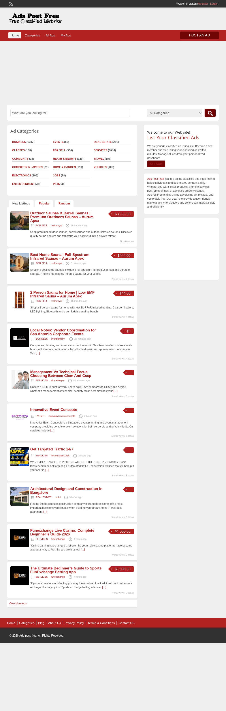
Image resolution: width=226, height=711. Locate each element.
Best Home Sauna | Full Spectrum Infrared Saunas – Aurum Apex (59, 257)
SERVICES (100, 150)
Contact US (126, 623)
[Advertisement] (113, 72)
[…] (38, 353)
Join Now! (156, 163)
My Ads (66, 35)
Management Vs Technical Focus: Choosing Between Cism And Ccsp (60, 374)
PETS (56, 183)
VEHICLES (100, 167)
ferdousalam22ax (60, 455)
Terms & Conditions (101, 623)
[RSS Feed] (10, 3)
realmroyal (56, 225)
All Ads (50, 35)
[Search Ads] (210, 113)
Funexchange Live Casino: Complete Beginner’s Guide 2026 (62, 532)
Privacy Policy (74, 623)
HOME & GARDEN (64, 167)
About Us (54, 623)
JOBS (56, 175)
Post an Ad (199, 35)
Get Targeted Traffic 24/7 (51, 449)
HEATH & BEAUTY (64, 158)
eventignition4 (58, 338)
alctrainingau (57, 380)
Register (203, 3)
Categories (32, 35)
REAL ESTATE (103, 142)
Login (213, 3)
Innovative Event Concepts (53, 410)
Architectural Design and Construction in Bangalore (66, 491)
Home (15, 35)
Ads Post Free (155, 178)
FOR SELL (59, 150)
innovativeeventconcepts (62, 416)
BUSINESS (42, 338)
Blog (41, 623)
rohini (57, 497)
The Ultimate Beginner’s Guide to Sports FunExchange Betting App (66, 570)
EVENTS (58, 142)
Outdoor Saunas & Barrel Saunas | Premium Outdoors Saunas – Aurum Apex (62, 217)
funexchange (58, 539)
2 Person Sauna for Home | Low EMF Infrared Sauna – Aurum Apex (62, 294)
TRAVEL (99, 158)
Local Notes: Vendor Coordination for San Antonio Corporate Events (63, 332)
